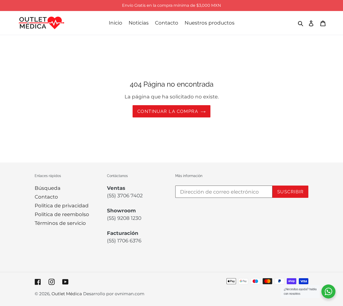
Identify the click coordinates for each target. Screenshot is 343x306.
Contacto (46, 197)
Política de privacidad (62, 206)
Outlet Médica (66, 293)
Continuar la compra (167, 111)
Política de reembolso (62, 214)
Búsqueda (48, 188)
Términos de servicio (60, 223)
